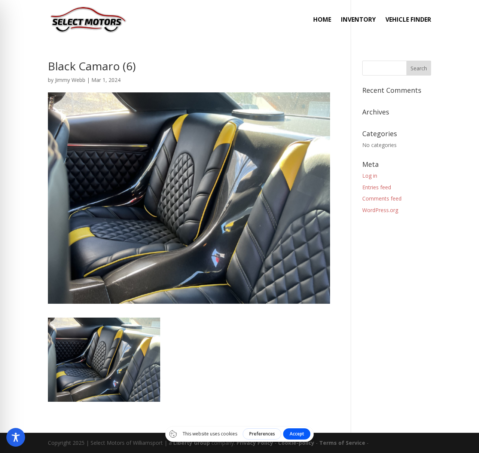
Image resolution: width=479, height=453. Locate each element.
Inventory (358, 20)
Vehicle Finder (408, 20)
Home (322, 20)
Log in (369, 175)
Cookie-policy (296, 442)
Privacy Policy (255, 442)
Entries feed (376, 187)
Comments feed (382, 198)
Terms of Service (342, 442)
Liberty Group (191, 442)
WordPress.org (380, 210)
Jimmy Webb (70, 79)
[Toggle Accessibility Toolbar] (16, 437)
